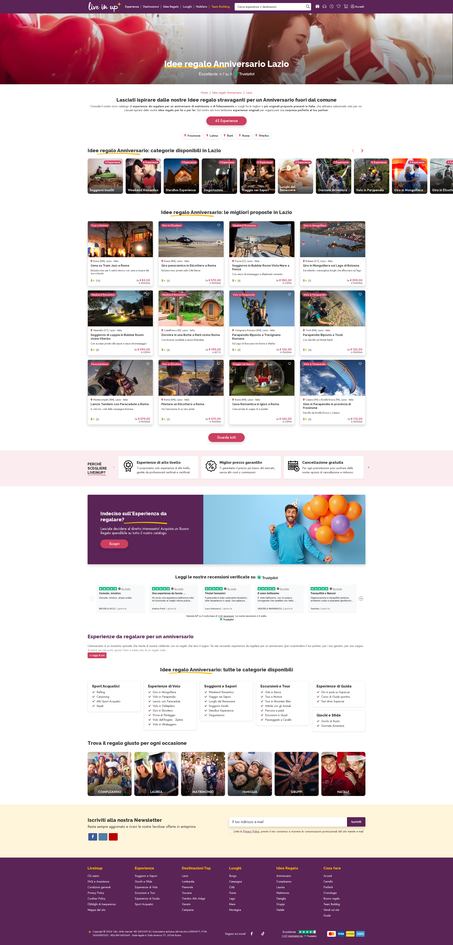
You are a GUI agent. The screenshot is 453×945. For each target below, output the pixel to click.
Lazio (185, 876)
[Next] (361, 151)
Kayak (100, 706)
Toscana (187, 893)
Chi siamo (93, 876)
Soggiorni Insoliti (218, 706)
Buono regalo (331, 899)
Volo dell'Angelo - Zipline (168, 720)
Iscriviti (356, 822)
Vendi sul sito (331, 910)
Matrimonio (282, 893)
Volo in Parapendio (164, 697)
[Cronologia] (331, 6)
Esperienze (132, 7)
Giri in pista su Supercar (335, 692)
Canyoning (103, 697)
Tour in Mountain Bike (278, 701)
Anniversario (283, 876)
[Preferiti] (338, 6)
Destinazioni (151, 7)
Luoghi (187, 7)
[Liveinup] (105, 6)
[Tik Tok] (263, 934)
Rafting (101, 692)
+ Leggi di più (97, 655)
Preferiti (328, 887)
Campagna (235, 882)
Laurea (280, 887)
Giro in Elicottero (163, 711)
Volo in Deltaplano (164, 706)
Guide (327, 915)
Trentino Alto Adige (193, 899)
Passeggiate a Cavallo (278, 720)
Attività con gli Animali (278, 706)
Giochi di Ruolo (330, 721)
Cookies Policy (96, 899)
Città (231, 887)
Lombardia (188, 882)
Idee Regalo (171, 7)
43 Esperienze (226, 120)
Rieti (229, 136)
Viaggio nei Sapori (220, 697)
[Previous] (354, 151)
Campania (188, 910)
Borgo (233, 876)
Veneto (186, 904)
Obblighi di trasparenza (102, 904)
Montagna (235, 910)
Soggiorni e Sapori (220, 686)
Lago (232, 899)
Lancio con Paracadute (166, 701)
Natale (280, 910)
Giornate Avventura (332, 726)
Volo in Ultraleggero (164, 724)
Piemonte (187, 887)
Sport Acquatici (105, 686)
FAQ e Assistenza (98, 882)
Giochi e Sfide (329, 715)
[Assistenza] (324, 6)
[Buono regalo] (317, 6)
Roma (245, 136)
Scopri (114, 543)
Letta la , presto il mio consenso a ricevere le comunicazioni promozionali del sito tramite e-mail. (298, 831)
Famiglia (281, 899)
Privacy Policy (251, 831)
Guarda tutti (226, 437)
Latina (213, 136)
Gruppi (280, 904)
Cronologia (330, 893)
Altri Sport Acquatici (108, 701)
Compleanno (283, 882)
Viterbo (263, 136)
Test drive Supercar (332, 701)
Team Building (331, 904)
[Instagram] (103, 837)
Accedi (327, 876)
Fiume (232, 893)
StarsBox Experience (221, 711)
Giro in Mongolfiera (164, 692)
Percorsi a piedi (274, 711)
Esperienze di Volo (164, 686)
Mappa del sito (96, 910)
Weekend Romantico (221, 692)
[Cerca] (308, 6)
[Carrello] (345, 6)
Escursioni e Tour (275, 686)
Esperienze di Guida (334, 686)
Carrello (328, 882)
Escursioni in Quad (276, 715)
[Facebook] (92, 837)
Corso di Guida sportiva (335, 697)
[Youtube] (113, 837)
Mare (232, 904)
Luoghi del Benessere (222, 701)
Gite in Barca (273, 692)
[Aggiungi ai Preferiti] (148, 225)
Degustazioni (216, 715)
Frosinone (193, 136)
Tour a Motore (273, 697)
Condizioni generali (99, 887)
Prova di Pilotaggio (164, 715)
